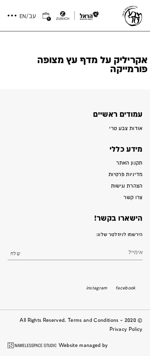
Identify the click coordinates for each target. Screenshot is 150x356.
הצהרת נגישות (127, 186)
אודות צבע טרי (125, 128)
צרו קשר (132, 197)
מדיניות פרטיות (125, 174)
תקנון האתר (129, 163)
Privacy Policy (126, 329)
